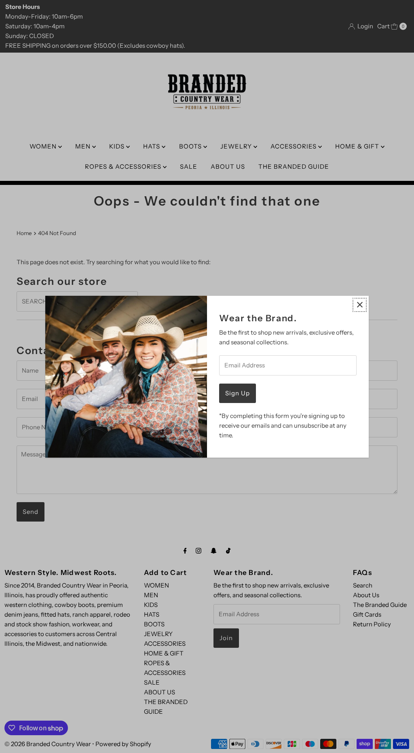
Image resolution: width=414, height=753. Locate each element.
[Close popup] (360, 305)
